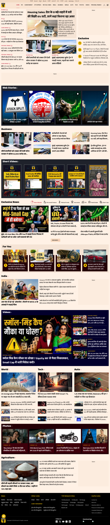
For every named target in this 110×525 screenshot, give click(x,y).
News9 (36, 1)
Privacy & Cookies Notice (98, 508)
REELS (54, 5)
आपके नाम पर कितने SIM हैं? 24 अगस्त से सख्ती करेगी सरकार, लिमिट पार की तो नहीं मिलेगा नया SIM (59, 411)
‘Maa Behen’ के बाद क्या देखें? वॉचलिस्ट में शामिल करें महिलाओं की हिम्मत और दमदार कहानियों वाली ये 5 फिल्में (14, 449)
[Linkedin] (70, 522)
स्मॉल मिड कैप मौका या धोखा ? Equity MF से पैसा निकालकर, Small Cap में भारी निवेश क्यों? (36, 361)
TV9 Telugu (82, 500)
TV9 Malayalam (79, 505)
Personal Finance (96, 5)
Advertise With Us (96, 505)
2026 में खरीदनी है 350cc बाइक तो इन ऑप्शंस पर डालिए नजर (68, 449)
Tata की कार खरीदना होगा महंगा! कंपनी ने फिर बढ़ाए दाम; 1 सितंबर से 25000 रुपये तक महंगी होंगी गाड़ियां (96, 418)
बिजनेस (3, 500)
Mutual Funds (47, 5)
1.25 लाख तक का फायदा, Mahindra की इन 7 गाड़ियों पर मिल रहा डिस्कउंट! (90, 396)
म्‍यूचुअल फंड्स (4, 503)
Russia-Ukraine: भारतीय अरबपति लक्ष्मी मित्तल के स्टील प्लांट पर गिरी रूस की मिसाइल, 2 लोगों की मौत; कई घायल (23, 403)
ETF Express (37, 5)
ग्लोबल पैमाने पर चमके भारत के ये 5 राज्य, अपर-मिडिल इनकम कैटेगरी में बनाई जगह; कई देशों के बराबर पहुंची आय (95, 63)
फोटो (42, 500)
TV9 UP (87, 505)
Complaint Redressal (97, 510)
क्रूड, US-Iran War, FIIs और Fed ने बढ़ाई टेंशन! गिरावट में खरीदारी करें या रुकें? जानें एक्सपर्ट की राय (97, 356)
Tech (76, 5)
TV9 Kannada (64, 503)
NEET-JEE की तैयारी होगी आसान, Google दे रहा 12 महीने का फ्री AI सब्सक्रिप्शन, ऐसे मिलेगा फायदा (59, 418)
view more (55, 240)
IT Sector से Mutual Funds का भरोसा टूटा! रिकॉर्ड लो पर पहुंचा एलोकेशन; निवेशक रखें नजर (95, 57)
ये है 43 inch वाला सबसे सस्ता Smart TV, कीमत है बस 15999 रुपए (53, 396)
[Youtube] (63, 522)
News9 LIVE (64, 508)
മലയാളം (71, 1)
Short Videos (10, 162)
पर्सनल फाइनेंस (18, 500)
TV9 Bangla (73, 503)
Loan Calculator (36, 504)
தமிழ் (66, 1)
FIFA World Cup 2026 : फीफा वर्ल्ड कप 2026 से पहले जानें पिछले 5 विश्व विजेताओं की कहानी (41, 449)
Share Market (29, 5)
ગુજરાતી (54, 1)
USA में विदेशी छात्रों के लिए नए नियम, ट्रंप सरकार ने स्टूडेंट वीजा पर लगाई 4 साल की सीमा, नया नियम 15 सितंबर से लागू (23, 418)
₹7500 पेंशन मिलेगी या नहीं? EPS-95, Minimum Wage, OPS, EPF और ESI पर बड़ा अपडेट (96, 320)
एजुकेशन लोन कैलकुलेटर (49, 510)
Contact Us (94, 500)
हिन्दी (31, 1)
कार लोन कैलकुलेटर (36, 510)
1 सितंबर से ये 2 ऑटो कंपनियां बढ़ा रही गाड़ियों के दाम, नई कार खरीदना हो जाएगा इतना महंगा (96, 403)
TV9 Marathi (75, 500)
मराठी (49, 1)
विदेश (6, 505)
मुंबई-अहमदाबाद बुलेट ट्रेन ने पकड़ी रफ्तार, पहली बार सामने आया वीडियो (63, 60)
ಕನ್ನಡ (40, 1)
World (67, 5)
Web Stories (9, 88)
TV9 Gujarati (80, 503)
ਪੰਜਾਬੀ (61, 1)
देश (2, 505)
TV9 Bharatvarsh (65, 500)
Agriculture (7, 458)
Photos (81, 5)
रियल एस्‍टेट (23, 503)
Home (17, 5)
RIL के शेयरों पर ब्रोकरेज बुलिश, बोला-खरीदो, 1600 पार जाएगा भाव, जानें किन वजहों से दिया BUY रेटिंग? (94, 43)
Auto (71, 5)
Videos (87, 5)
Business (60, 5)
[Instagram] (66, 522)
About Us (94, 503)
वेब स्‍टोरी (53, 500)
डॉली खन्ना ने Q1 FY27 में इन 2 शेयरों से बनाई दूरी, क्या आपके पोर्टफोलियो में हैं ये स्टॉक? (95, 50)
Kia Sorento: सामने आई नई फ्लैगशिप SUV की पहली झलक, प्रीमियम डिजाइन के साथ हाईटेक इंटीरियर (96, 411)
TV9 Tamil (71, 505)
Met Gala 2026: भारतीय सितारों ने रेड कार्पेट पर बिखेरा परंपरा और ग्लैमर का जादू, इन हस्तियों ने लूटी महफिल (94, 449)
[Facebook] (57, 522)
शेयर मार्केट (9, 500)
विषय (37, 500)
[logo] (3, 5)
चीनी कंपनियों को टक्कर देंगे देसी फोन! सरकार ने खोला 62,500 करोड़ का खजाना (38, 60)
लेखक (33, 500)
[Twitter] (60, 522)
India (4, 276)
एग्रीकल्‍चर (15, 505)
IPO (22, 5)
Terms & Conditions (97, 513)
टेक (10, 505)
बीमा (11, 503)
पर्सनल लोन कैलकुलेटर (49, 508)
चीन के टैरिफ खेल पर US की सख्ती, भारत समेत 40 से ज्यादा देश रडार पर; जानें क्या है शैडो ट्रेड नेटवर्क (23, 411)
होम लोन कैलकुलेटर (36, 508)
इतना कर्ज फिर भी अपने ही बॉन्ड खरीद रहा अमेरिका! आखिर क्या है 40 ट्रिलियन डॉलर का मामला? (97, 344)
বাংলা (58, 1)
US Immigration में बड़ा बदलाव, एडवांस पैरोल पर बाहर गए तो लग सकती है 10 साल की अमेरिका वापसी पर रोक (18, 396)
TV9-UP (77, 1)
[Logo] (3, 522)
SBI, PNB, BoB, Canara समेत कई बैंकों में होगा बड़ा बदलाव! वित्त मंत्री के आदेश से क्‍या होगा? (97, 332)
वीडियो (47, 500)
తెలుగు (44, 1)
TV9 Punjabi (64, 505)
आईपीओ (16, 503)
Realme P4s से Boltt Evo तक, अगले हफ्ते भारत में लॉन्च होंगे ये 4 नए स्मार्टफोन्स (59, 403)
